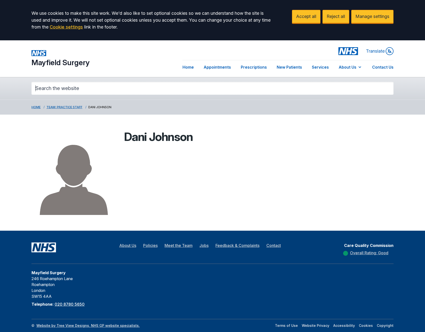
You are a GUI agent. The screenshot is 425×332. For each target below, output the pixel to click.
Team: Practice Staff (64, 107)
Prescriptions (254, 67)
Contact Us (383, 67)
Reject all (336, 16)
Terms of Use (286, 325)
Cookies (366, 325)
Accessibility (344, 325)
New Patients (289, 67)
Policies (150, 245)
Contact (273, 245)
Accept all (306, 16)
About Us (347, 67)
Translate (375, 51)
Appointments (217, 67)
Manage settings (372, 16)
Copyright (385, 325)
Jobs (204, 245)
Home (188, 67)
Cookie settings (66, 27)
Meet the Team (179, 245)
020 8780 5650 (70, 304)
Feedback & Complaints (237, 245)
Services (320, 67)
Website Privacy (315, 325)
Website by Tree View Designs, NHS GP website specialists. (88, 325)
